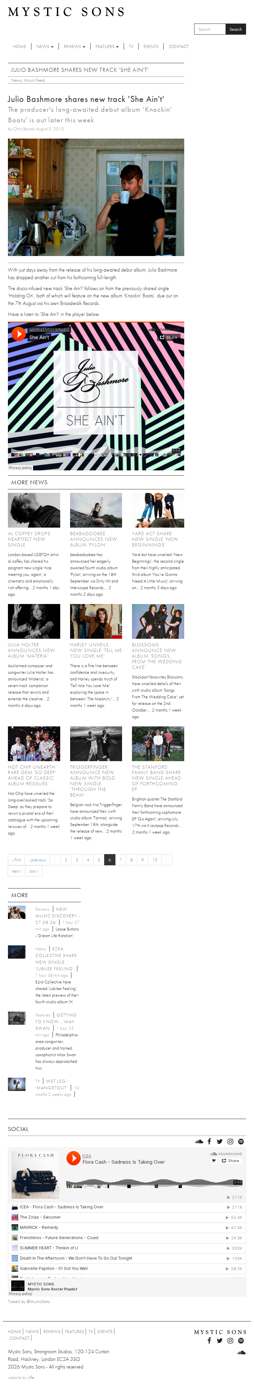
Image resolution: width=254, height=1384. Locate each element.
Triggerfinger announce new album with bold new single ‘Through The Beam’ (92, 781)
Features (105, 46)
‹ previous (37, 860)
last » (33, 871)
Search (236, 29)
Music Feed (34, 80)
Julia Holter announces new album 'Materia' (31, 650)
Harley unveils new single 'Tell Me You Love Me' (96, 650)
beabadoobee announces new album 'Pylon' (93, 539)
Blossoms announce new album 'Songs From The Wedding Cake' (157, 655)
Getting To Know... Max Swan (56, 1021)
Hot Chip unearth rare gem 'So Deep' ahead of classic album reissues (32, 775)
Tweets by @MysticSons (29, 1301)
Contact (179, 46)
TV (131, 46)
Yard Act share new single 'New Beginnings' (155, 539)
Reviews (73, 46)
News (43, 46)
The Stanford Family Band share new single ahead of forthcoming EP (156, 778)
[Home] (66, 11)
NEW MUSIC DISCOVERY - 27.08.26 (57, 915)
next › (16, 871)
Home (19, 46)
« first (16, 860)
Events (151, 46)
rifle (31, 1377)
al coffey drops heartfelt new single (29, 539)
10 (154, 860)
